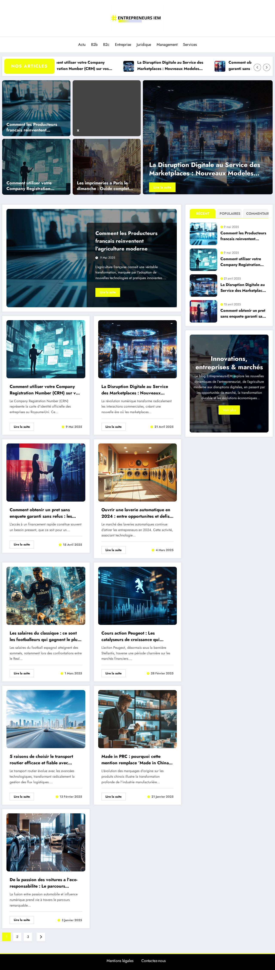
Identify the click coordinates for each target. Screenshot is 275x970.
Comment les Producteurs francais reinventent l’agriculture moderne (31, 127)
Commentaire (256, 213)
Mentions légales (120, 961)
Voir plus (229, 410)
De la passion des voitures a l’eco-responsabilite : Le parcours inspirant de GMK (43, 883)
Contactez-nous (153, 961)
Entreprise (123, 44)
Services (190, 44)
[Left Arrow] (257, 67)
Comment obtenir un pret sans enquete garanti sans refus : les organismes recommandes (225, 66)
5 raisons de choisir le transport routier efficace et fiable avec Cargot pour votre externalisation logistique (43, 759)
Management (167, 44)
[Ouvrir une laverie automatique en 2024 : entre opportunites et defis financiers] (137, 472)
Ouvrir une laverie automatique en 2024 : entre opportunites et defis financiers (135, 513)
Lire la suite (158, 187)
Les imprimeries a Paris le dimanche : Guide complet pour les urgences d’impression (103, 186)
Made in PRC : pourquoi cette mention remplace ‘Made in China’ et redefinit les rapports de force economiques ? (135, 759)
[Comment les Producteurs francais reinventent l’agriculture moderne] (36, 108)
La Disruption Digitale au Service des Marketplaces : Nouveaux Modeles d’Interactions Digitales (132, 66)
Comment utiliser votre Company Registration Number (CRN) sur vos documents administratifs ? (33, 186)
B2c (106, 44)
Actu (82, 44)
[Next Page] (41, 937)
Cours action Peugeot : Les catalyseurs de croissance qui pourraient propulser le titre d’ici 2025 (134, 636)
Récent (202, 213)
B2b (94, 44)
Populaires (230, 213)
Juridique (144, 44)
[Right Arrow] (266, 67)
